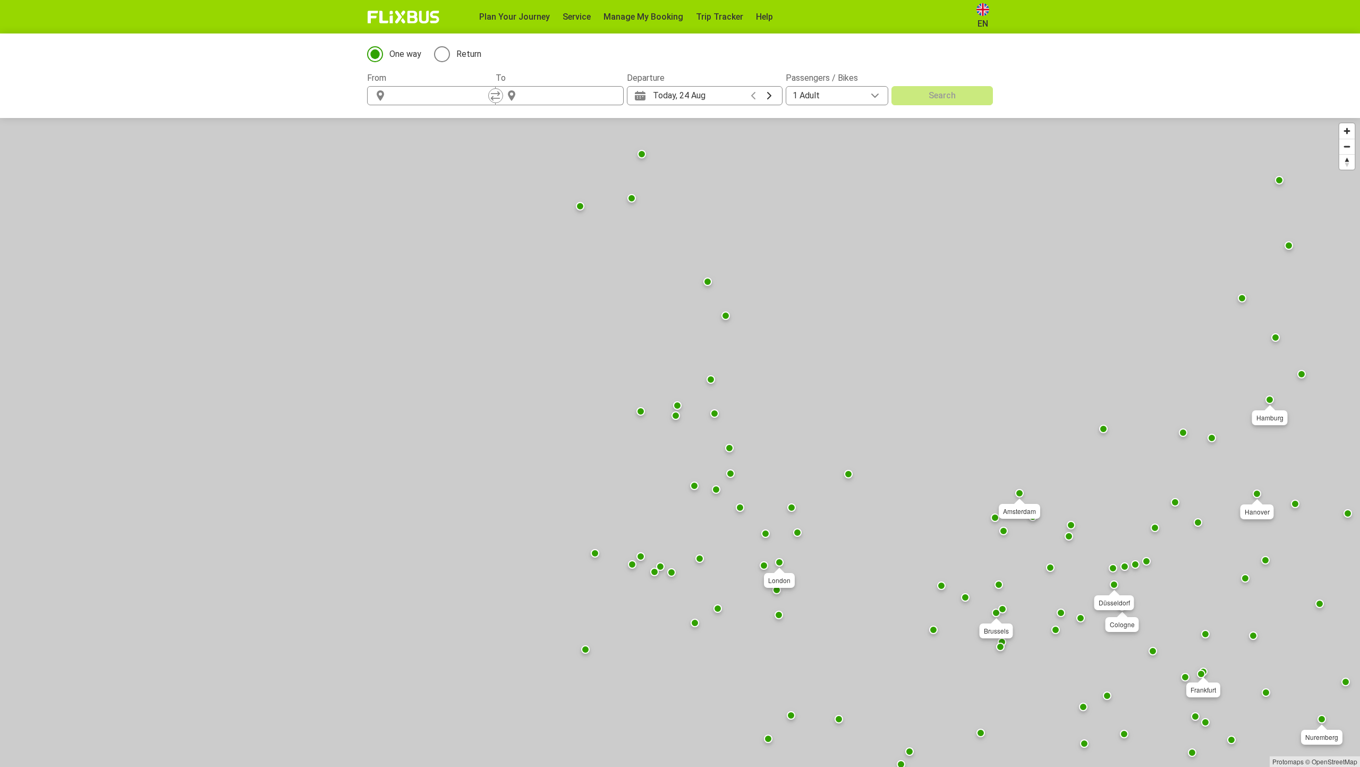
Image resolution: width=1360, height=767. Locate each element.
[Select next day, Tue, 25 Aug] (769, 95)
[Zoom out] (1347, 146)
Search (942, 95)
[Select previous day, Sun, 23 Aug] (753, 95)
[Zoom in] (1347, 131)
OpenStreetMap (1334, 761)
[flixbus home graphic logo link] (403, 17)
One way (405, 54)
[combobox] (441, 95)
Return (468, 54)
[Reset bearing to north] (1347, 162)
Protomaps (1288, 761)
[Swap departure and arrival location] (495, 95)
